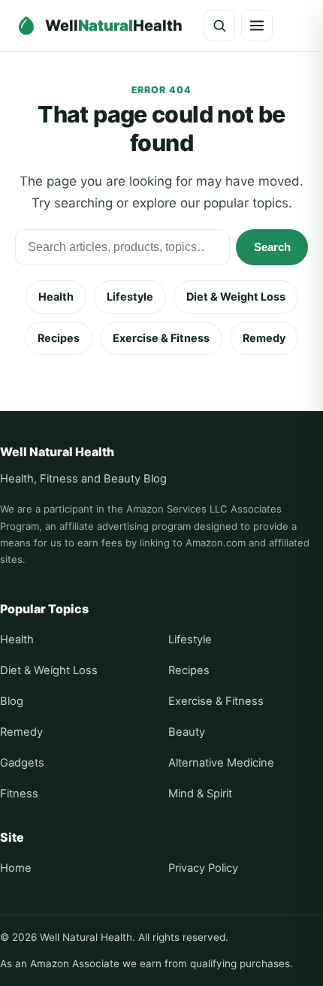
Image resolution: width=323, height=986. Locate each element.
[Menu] (257, 25)
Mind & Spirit (200, 793)
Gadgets (22, 763)
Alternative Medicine (221, 763)
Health (56, 296)
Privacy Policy (203, 868)
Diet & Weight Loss (235, 296)
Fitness (19, 793)
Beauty (186, 732)
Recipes (59, 337)
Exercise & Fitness (161, 337)
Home (16, 868)
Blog (11, 701)
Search (272, 246)
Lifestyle (130, 296)
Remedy (264, 337)
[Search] (219, 25)
